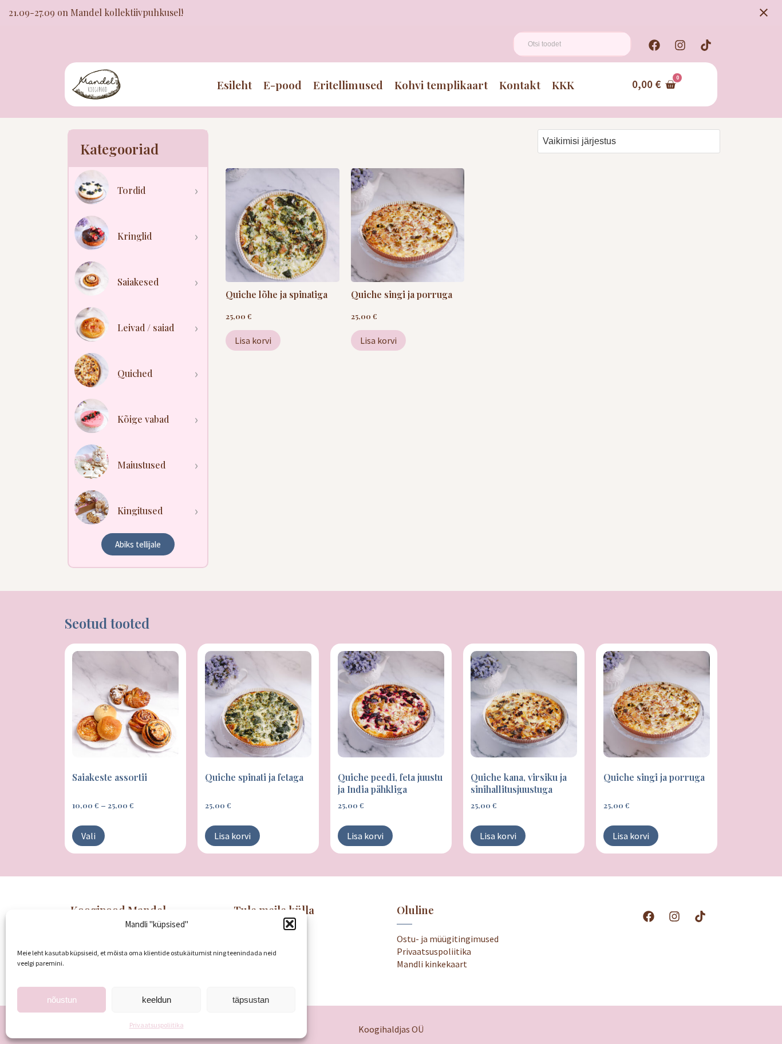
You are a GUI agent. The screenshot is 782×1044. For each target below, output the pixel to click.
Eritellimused (348, 84)
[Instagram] (680, 45)
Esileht (234, 84)
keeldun (156, 1000)
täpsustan (250, 1000)
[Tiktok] (705, 45)
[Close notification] (764, 12)
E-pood (282, 84)
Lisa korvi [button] (253, 340)
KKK (563, 84)
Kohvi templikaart (441, 84)
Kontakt (519, 84)
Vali (88, 835)
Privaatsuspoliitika (156, 1025)
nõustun (62, 1000)
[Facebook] (654, 45)
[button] (289, 924)
